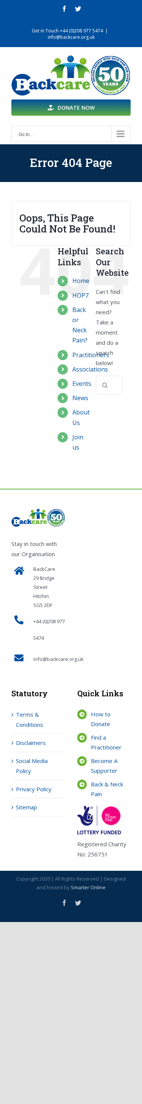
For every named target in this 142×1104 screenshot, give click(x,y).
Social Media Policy (32, 766)
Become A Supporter (104, 765)
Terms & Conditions (29, 719)
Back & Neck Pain (107, 789)
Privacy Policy (33, 789)
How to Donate (101, 719)
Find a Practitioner (106, 742)
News (80, 398)
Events (81, 383)
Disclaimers (31, 742)
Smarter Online (88, 887)
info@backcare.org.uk (71, 37)
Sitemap (26, 807)
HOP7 (80, 295)
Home (80, 281)
